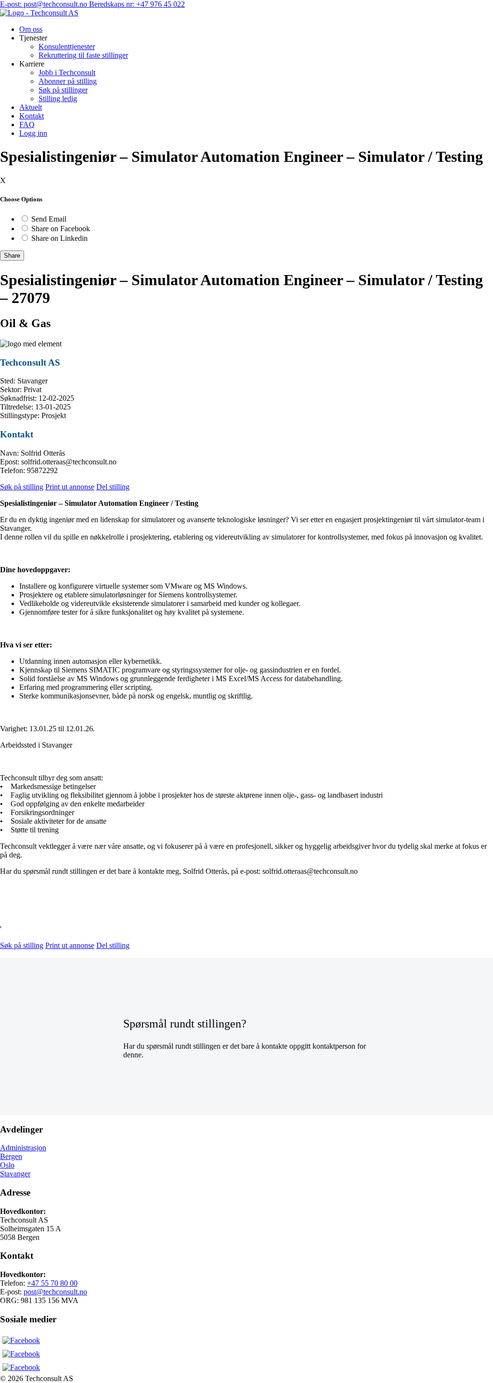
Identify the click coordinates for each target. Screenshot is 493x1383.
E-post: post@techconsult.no (44, 4)
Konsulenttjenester (67, 46)
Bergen (11, 1156)
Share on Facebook (60, 228)
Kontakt (31, 116)
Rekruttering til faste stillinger (83, 55)
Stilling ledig (58, 98)
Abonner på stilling (68, 81)
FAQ (27, 124)
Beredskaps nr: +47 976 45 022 (137, 4)
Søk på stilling (21, 487)
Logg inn (33, 133)
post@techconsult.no (55, 1292)
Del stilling (113, 487)
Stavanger (15, 1174)
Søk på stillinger (63, 90)
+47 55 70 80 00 (52, 1283)
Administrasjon (23, 1148)
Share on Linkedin (59, 238)
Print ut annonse (69, 487)
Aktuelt (30, 107)
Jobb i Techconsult (67, 72)
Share (12, 255)
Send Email (48, 219)
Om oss (30, 29)
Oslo (7, 1165)
